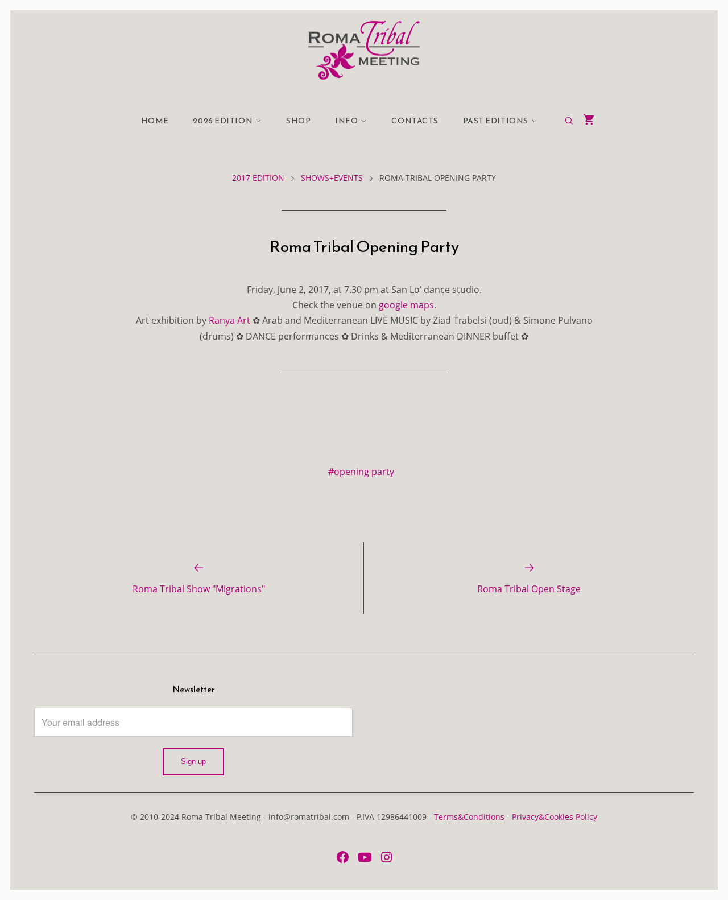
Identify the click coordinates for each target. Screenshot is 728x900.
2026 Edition (223, 121)
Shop (298, 121)
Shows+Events (332, 177)
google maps (406, 305)
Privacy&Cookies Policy (554, 816)
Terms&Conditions (469, 816)
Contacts (414, 121)
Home (155, 121)
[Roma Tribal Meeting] (364, 50)
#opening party (361, 471)
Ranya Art (229, 320)
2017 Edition (258, 177)
